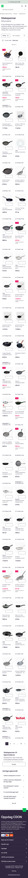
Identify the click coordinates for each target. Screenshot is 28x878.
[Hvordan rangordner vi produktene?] (2, 40)
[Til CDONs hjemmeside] (2, 6)
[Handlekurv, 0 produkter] (22, 6)
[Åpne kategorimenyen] (25, 6)
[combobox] (14, 9)
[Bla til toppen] (24, 810)
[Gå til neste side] (24, 743)
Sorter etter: (8, 40)
